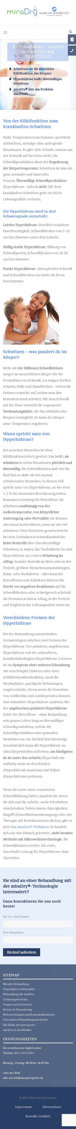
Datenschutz (52, 1107)
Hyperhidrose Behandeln (19, 989)
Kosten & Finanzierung (17, 1009)
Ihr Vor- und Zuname (16, 916)
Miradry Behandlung (16, 984)
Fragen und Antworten (17, 1004)
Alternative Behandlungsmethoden (25, 1019)
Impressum (23, 1107)
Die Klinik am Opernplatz (19, 1025)
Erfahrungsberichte (15, 999)
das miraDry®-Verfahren (30, 826)
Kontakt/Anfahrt (38, 1116)
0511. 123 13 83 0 (24, 1053)
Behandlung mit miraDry (18, 994)
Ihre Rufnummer (13, 932)
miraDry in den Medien (17, 1030)
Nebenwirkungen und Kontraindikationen (29, 1014)
